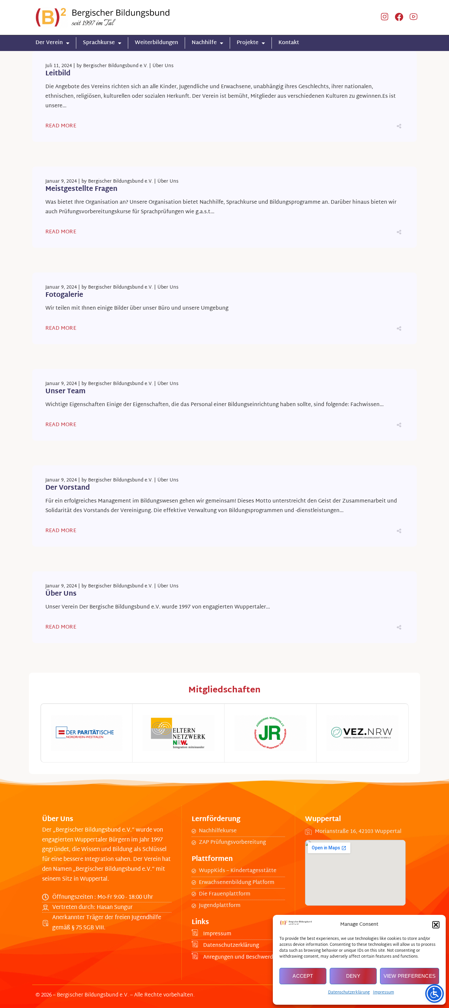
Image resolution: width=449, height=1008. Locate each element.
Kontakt (288, 43)
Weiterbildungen (156, 43)
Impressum (383, 992)
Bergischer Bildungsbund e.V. (115, 66)
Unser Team (65, 392)
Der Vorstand (67, 488)
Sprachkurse (99, 43)
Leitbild (57, 74)
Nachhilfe (204, 43)
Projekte (247, 43)
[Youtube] (413, 17)
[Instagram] (385, 17)
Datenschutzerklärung (349, 992)
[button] (436, 924)
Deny (353, 976)
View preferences (410, 976)
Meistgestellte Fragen (81, 189)
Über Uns (163, 66)
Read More (60, 126)
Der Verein (49, 43)
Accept (303, 976)
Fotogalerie (64, 295)
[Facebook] (399, 17)
